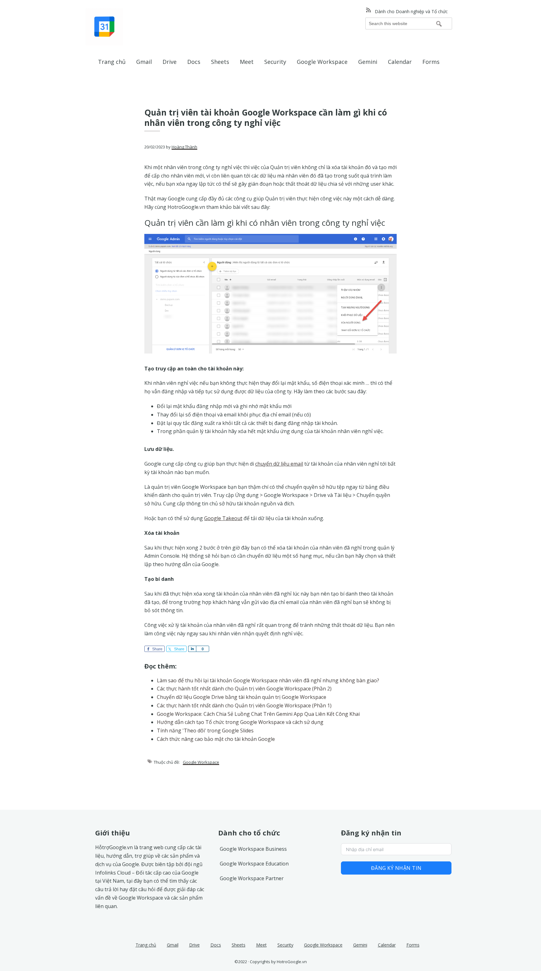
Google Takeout (223, 518)
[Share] (192, 649)
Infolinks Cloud (113, 872)
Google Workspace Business (253, 848)
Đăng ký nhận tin (396, 868)
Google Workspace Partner (252, 878)
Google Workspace (201, 762)
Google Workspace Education (254, 863)
